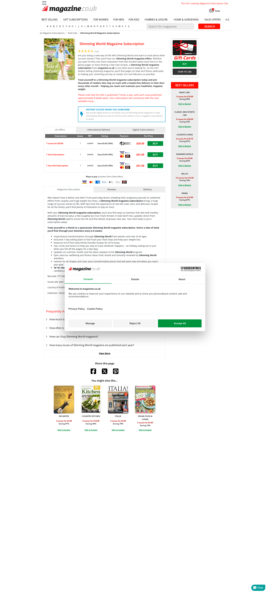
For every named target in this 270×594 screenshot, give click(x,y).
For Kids (134, 19)
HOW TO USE (185, 71)
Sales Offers (212, 19)
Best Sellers (184, 85)
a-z (227, 19)
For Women (100, 19)
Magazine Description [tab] (68, 189)
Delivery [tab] (147, 189)
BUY (184, 63)
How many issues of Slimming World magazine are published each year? (91, 345)
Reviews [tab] (112, 189)
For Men (118, 19)
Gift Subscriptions (75, 19)
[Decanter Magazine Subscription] (64, 399)
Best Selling (50, 19)
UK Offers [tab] (60, 129)
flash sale (72, 33)
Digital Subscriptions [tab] (143, 129)
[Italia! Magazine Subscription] (118, 399)
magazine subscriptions (53, 33)
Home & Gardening (186, 19)
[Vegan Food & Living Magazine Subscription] (145, 399)
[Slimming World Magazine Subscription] (59, 59)
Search (209, 26)
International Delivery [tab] (98, 129)
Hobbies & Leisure (156, 19)
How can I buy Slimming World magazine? (73, 336)
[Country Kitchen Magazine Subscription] (91, 399)
